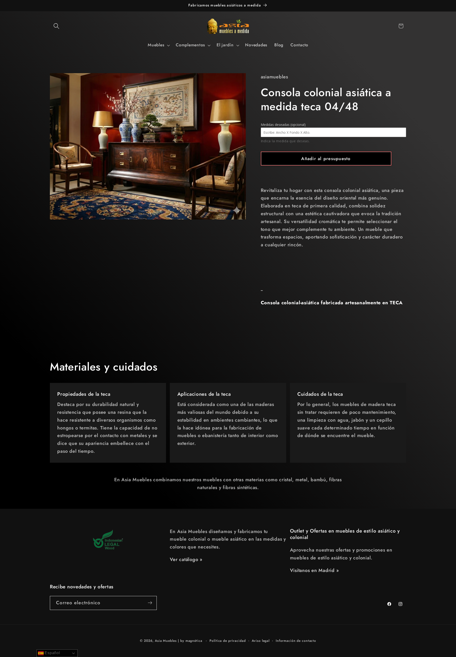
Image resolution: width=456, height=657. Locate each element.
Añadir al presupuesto (326, 158)
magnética (193, 640)
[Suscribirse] (150, 603)
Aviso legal (261, 640)
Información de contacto (296, 640)
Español (52, 653)
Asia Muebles (166, 640)
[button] (56, 26)
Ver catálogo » (186, 559)
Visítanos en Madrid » (314, 570)
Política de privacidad (227, 640)
